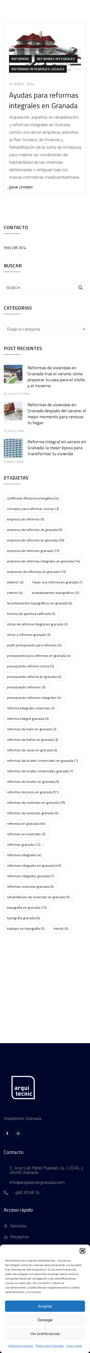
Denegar (45, 1320)
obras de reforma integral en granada (37, 624)
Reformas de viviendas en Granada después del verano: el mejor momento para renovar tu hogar (57, 413)
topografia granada (23, 917)
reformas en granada (26, 823)
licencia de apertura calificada (31, 613)
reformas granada (23, 844)
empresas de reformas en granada (36, 571)
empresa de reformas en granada (35, 540)
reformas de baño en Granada (31, 729)
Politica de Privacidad (50, 1346)
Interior (15, 592)
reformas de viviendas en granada (36, 802)
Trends (61, 928)
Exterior (15, 582)
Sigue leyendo (21, 187)
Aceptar (45, 1306)
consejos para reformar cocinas (33, 508)
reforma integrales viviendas (31, 708)
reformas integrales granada (30, 876)
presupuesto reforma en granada (34, 676)
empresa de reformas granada (33, 550)
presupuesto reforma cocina (30, 666)
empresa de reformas (25, 519)
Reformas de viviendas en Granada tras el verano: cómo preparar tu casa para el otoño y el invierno (56, 376)
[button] (82, 1250)
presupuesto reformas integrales (34, 697)
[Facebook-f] (7, 1133)
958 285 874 (15, 248)
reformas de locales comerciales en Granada (42, 760)
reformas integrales (24, 855)
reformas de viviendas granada (32, 813)
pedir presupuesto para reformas (34, 645)
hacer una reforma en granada (57, 582)
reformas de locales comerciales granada (40, 771)
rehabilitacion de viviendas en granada (38, 897)
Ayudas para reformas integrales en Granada (43, 100)
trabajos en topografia (26, 928)
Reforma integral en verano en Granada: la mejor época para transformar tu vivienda (57, 447)
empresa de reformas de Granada (34, 529)
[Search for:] (45, 288)
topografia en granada (27, 907)
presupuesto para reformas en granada (39, 655)
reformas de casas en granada (32, 750)
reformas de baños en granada (32, 739)
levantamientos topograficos (55, 592)
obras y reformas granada (28, 634)
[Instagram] (18, 1133)
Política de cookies (20, 1346)
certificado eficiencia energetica (33, 498)
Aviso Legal (74, 1346)
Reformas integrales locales (38, 68)
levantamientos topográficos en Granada (39, 603)
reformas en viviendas (26, 834)
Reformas (20, 58)
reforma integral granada (28, 718)
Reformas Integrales (56, 58)
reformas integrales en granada (34, 865)
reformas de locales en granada (33, 781)
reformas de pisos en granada (33, 792)
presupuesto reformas (26, 687)
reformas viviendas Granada (30, 886)
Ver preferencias (45, 1334)
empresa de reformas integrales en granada (43, 561)
